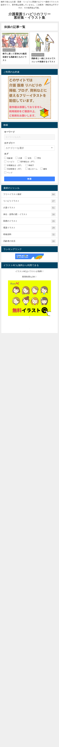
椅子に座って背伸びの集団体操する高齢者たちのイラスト (15, 57)
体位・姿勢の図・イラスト (29, 214)
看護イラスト (29, 228)
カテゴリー (9, 143)
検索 (29, 179)
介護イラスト (29, 208)
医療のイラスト (29, 221)
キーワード (9, 132)
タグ (6, 154)
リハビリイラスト (29, 201)
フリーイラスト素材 (29, 194)
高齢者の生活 (29, 241)
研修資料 (29, 234)
